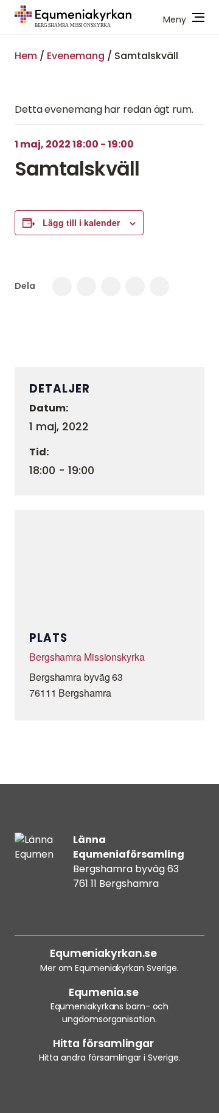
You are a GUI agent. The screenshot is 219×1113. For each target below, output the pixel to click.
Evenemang (76, 56)
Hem (26, 56)
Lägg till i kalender (81, 222)
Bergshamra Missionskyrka (87, 657)
